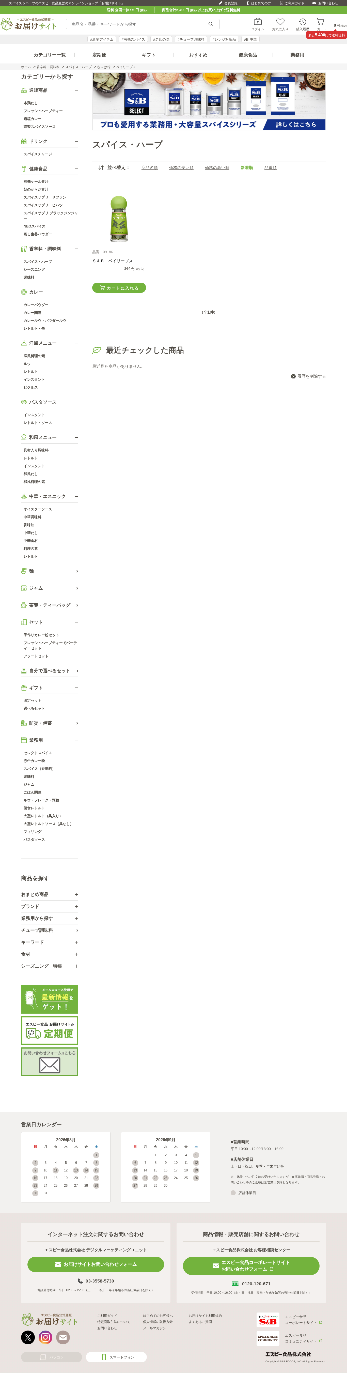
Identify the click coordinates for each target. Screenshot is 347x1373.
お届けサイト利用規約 (205, 1316)
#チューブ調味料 (191, 39)
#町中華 (250, 39)
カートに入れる (123, 288)
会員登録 (231, 3)
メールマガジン (154, 1328)
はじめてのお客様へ (158, 1316)
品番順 (270, 167)
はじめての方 (261, 3)
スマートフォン (121, 1357)
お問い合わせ (328, 3)
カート (322, 29)
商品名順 (149, 167)
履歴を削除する (311, 376)
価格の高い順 (217, 167)
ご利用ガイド (295, 3)
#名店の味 (161, 39)
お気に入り (280, 29)
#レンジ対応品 (224, 39)
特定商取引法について (113, 1322)
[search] (210, 24)
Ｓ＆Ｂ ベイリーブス (112, 261)
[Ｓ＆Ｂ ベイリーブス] (119, 219)
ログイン (257, 29)
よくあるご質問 (200, 1322)
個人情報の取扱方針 (158, 1322)
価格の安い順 (181, 167)
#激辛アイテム (102, 39)
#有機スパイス (133, 39)
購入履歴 (302, 29)
